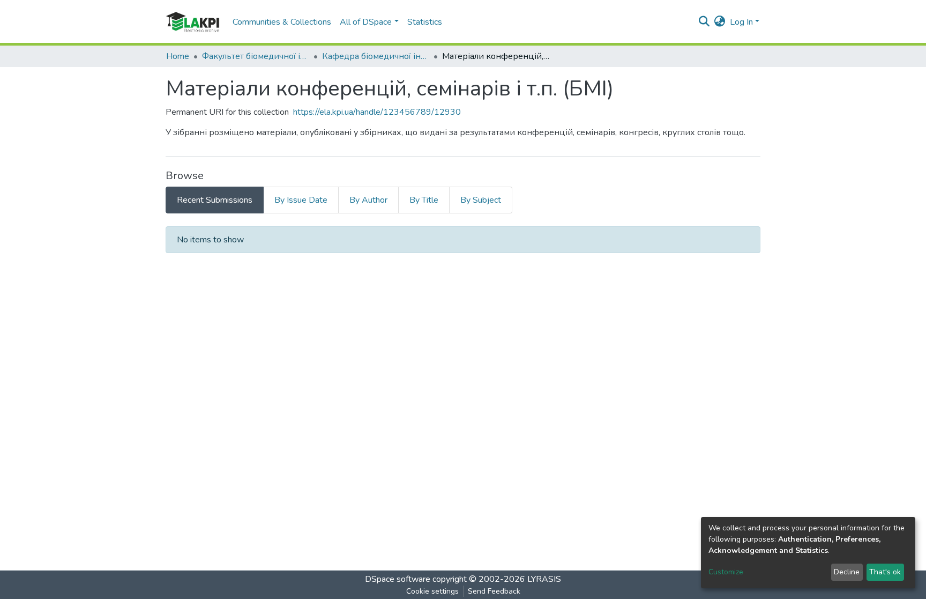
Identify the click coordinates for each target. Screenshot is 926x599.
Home (177, 56)
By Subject (480, 200)
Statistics (424, 22)
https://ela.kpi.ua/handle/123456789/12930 (377, 112)
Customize (725, 572)
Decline (847, 572)
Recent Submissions (214, 200)
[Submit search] (704, 22)
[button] (720, 22)
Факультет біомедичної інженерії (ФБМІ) (255, 56)
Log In (741, 22)
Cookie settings (432, 591)
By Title (423, 200)
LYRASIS (544, 579)
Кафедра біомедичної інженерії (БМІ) (375, 56)
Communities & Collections (282, 22)
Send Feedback (494, 591)
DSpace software (397, 579)
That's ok (885, 572)
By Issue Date (300, 200)
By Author (368, 200)
